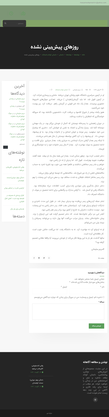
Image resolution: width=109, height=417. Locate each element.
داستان (61, 54)
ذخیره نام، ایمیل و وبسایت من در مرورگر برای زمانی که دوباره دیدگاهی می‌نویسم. (68, 297)
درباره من (49, 413)
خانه (83, 54)
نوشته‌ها (76, 54)
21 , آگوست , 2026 (36, 386)
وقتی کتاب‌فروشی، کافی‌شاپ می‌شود (15, 169)
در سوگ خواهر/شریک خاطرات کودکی (16, 116)
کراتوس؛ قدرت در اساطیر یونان (14, 188)
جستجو (22, 144)
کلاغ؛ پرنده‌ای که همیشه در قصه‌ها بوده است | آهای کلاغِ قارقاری (14, 198)
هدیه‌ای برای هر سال (17, 209)
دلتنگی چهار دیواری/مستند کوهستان (15, 179)
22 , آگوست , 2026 (36, 372)
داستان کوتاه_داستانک (49, 54)
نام (102, 287)
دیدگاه (101, 302)
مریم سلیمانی (20, 98)
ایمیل (64, 287)
